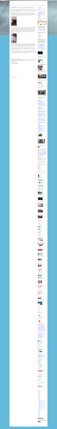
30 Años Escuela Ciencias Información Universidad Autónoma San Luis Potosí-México (42, 104)
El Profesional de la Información (40, 327)
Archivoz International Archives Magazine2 (41, 120)
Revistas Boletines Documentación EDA (41, 329)
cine (45, 152)
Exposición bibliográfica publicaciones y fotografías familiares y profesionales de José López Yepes (41, 103)
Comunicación (42, 151)
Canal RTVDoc (39, 123)
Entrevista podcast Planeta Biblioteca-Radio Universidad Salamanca (41, 108)
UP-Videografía (39, 16)
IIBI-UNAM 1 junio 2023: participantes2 (41, 113)
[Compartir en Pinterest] (20, 59)
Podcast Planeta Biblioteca (40, 125)
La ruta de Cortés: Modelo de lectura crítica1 (41, 28)
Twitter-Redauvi (39, 338)
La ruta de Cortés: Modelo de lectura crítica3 (41, 29)
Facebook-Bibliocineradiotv (40, 335)
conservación (39, 153)
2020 (38, 394)
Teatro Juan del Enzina (13, 11)
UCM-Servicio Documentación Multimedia (41, 13)
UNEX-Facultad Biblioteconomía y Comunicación (42, 18)
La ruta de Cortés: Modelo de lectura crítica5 (41, 30)
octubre (39, 409)
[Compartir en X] (19, 59)
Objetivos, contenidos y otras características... (41, 10)
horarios (19, 11)
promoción (42, 154)
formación (45, 153)
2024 (38, 391)
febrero (39, 414)
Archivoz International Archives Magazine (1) (41, 48)
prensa (38, 154)
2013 (38, 398)
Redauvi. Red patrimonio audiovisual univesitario (42, 57)
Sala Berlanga (18, 9)
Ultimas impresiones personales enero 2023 (41, 105)
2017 (38, 396)
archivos (41, 152)
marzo (39, 413)
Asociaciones (39, 151)
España (14, 60)
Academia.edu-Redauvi (40, 333)
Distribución (45, 151)
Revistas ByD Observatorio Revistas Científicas (42, 330)
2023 (38, 392)
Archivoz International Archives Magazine (41, 325)
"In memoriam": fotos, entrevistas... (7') (41, 101)
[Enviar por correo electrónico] (18, 59)
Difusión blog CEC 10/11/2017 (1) (41, 47)
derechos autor (42, 153)
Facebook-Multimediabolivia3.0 (40, 336)
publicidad (45, 154)
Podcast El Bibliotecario (40, 129)
